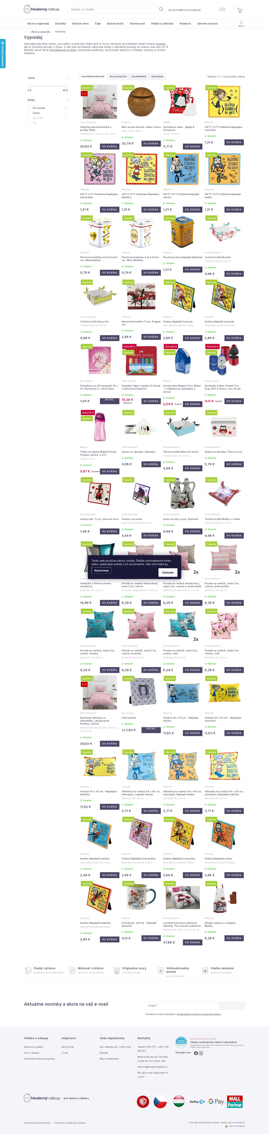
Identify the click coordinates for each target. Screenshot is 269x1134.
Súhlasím (168, 572)
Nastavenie (101, 570)
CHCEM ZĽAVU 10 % (163, 594)
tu (166, 564)
